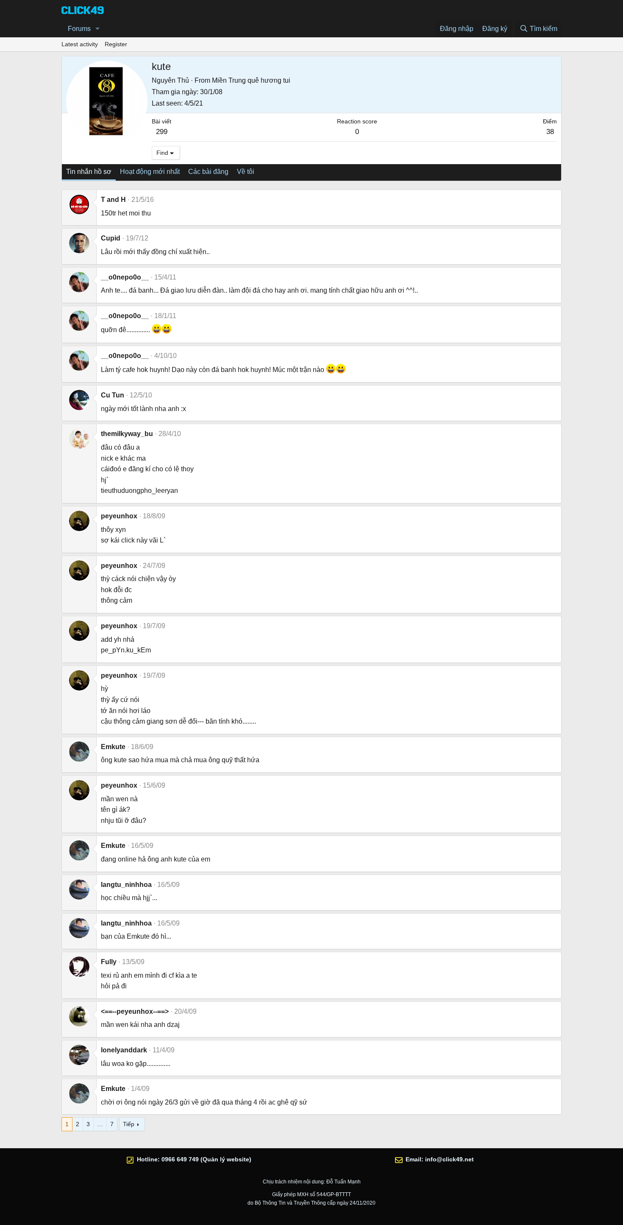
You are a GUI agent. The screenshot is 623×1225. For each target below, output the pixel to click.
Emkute (113, 746)
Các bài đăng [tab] (208, 171)
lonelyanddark (124, 1050)
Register (116, 44)
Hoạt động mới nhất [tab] (150, 171)
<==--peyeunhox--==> (135, 1011)
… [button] (100, 1124)
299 (161, 132)
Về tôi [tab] (245, 171)
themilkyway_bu (127, 433)
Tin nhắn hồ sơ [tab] (88, 171)
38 (550, 132)
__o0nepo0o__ (125, 277)
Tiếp (128, 1124)
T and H (113, 199)
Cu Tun (112, 395)
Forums (79, 28)
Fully (109, 961)
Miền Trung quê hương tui (251, 80)
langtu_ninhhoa (126, 884)
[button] (98, 28)
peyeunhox (119, 516)
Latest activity (79, 44)
